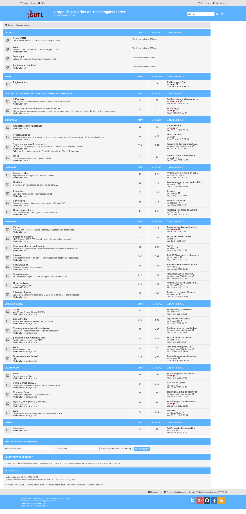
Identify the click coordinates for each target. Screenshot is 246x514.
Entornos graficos (23, 236)
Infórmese (18, 99)
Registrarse (30, 442)
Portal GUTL (20, 38)
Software (10, 221)
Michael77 (174, 257)
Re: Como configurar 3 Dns (180, 347)
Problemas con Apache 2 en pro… (183, 264)
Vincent (173, 248)
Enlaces (9, 32)
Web (15, 411)
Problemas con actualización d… (182, 283)
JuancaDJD (175, 321)
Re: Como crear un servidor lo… (182, 328)
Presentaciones (21, 134)
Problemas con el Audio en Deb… (182, 173)
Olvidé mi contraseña (110, 449)
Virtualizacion (20, 264)
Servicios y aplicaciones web (29, 337)
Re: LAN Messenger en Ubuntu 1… (183, 255)
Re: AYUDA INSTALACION (179, 236)
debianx (173, 203)
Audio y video (20, 173)
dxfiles (34, 314)
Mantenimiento (174, 126)
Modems (18, 182)
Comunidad (11, 120)
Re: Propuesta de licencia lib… (181, 428)
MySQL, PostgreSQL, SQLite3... (30, 401)
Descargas (18, 56)
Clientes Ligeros (22, 292)
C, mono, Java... (22, 392)
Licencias (18, 428)
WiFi (15, 347)
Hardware (10, 167)
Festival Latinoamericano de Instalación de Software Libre (39, 93)
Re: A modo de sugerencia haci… (182, 144)
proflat (28, 503)
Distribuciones (21, 274)
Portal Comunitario (50, 151)
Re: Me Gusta (173, 108)
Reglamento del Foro (24, 65)
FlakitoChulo (175, 413)
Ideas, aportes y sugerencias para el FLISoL (37, 108)
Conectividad (20, 319)
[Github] (207, 500)
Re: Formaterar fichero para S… (181, 373)
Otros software (21, 283)
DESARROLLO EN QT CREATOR (182, 392)
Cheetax (173, 212)
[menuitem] (41, 3)
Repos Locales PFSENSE (178, 319)
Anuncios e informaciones (27, 126)
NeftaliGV (174, 267)
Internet (17, 255)
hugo (172, 84)
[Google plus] (199, 500)
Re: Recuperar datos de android (182, 210)
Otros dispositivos (23, 210)
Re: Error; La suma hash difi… (181, 274)
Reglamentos (20, 82)
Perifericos (19, 200)
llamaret (174, 229)
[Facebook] (214, 500)
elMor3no (174, 101)
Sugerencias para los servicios (30, 144)
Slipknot (173, 358)
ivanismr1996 (176, 175)
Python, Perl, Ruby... (24, 383)
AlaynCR (174, 294)
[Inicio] (36, 13)
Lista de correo (31, 151)
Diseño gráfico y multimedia (28, 246)
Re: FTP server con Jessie (179, 337)
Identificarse (12, 442)
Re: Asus (171, 191)
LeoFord (173, 158)
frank (26, 52)
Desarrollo (12, 368)
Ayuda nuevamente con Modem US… (184, 182)
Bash (16, 373)
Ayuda (170, 246)
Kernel (16, 227)
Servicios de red (14, 304)
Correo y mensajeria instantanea (31, 328)
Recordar (126, 449)
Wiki (15, 47)
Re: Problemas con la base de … (182, 401)
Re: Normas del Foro (176, 82)
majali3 (99, 485)
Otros (16, 156)
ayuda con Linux (174, 134)
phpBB (38, 498)
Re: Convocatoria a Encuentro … (182, 99)
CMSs (16, 309)
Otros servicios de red (25, 356)
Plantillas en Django (176, 383)
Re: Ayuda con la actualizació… (182, 227)
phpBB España (49, 501)
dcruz (172, 385)
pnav (172, 239)
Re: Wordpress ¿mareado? (179, 309)
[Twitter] (192, 500)
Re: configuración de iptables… (182, 356)
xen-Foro (171, 411)
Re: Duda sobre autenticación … (182, 156)
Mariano (173, 184)
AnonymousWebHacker (180, 146)
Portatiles (18, 191)
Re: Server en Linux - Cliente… (181, 292)
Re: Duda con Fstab (176, 200)
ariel (172, 137)
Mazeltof (40, 503)
